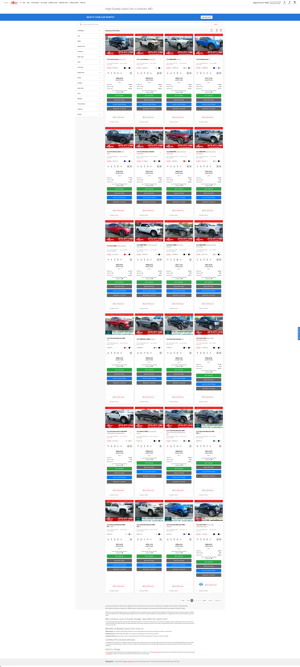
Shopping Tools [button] (63, 2)
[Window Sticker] (161, 73)
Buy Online (119, 96)
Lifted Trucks (35, 2)
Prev (188, 600)
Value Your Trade (119, 104)
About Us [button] (82, 2)
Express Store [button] (53, 2)
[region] (119, 88)
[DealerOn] (109, 661)
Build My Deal (119, 100)
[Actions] (130, 59)
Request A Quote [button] (119, 109)
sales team (157, 652)
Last (210, 600)
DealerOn (125, 661)
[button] (132, 44)
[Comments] (131, 73)
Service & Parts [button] (74, 2)
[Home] (21, 2)
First (182, 600)
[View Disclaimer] (121, 73)
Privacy (133, 661)
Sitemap (129, 661)
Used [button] (28, 2)
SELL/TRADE (44, 2)
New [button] (24, 2)
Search (216, 24)
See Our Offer (206, 17)
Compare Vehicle (114, 122)
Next (205, 600)
